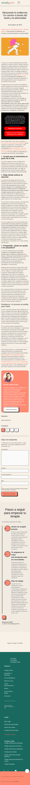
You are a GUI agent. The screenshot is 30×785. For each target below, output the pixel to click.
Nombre (3, 468)
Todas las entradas (11, 409)
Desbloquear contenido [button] (15, 128)
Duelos (3, 31)
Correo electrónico (6, 474)
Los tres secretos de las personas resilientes (14, 142)
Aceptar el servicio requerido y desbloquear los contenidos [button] (15, 133)
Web (2, 480)
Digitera (17, 781)
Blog (25, 29)
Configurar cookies (9, 734)
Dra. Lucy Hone (23, 75)
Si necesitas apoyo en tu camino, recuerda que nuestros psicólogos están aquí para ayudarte (14, 361)
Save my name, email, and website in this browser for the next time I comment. (14, 489)
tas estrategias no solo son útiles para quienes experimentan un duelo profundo (13, 149)
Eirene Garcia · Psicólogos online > (12, 29)
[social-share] (3, 430)
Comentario (4, 449)
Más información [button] (15, 125)
